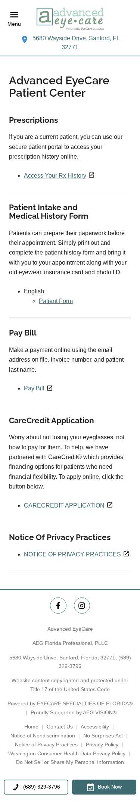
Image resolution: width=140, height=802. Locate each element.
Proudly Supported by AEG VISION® (73, 712)
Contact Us (60, 727)
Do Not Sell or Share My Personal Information (70, 762)
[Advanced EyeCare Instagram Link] (82, 605)
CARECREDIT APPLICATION (64, 505)
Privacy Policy (102, 745)
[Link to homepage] (70, 19)
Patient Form (56, 301)
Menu (14, 24)
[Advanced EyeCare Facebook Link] (58, 605)
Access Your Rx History (55, 175)
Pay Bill (34, 388)
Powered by (70, 703)
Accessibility (95, 727)
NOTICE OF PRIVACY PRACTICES (72, 554)
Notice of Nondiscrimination (42, 736)
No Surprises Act (103, 736)
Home (31, 727)
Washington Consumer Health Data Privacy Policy (66, 753)
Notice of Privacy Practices (46, 745)
